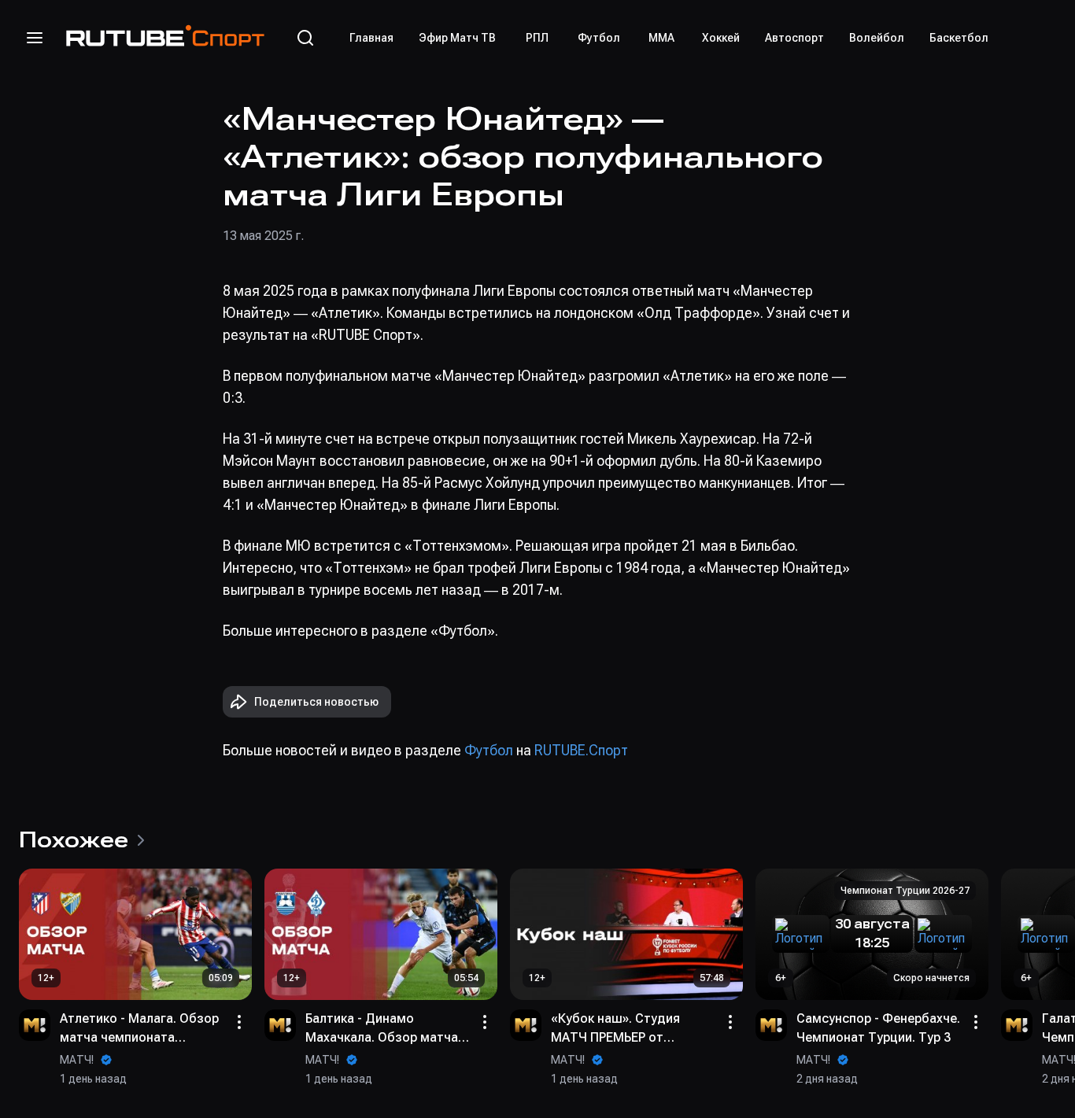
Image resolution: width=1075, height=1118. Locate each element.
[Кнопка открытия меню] (34, 38)
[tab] (371, 38)
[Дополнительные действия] (239, 1022)
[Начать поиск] (305, 38)
